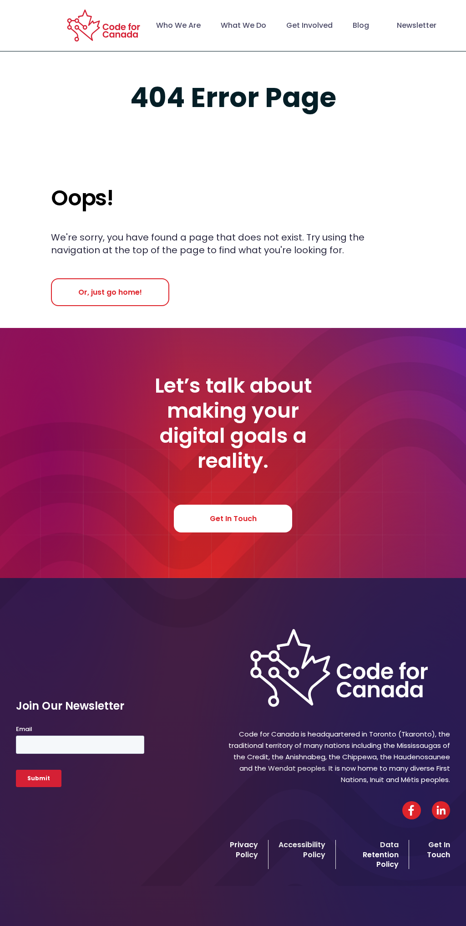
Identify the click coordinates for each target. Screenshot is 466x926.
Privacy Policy (244, 849)
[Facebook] (411, 810)
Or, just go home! (110, 292)
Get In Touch (233, 518)
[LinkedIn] (441, 810)
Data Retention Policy (381, 854)
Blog (361, 25)
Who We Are (178, 25)
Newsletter (416, 25)
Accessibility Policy (302, 849)
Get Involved (309, 25)
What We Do (243, 25)
